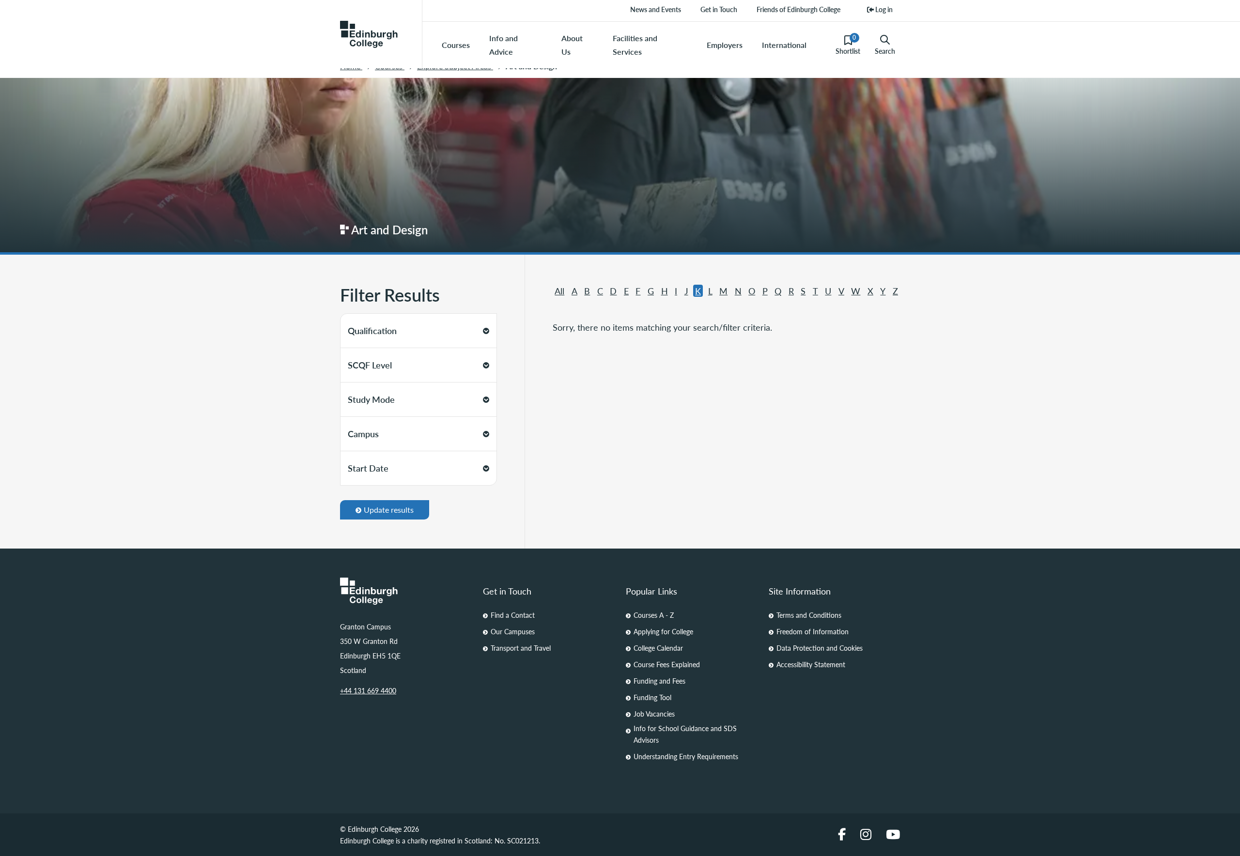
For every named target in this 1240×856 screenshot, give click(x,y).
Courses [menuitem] (456, 44)
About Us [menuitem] (572, 44)
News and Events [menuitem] (655, 9)
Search (885, 51)
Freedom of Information (812, 631)
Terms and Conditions (808, 615)
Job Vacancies (654, 713)
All (559, 291)
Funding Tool (652, 697)
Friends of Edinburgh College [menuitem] (798, 9)
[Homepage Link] (405, 591)
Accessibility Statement (810, 664)
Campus (363, 434)
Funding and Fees (659, 681)
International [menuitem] (784, 44)
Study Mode (371, 399)
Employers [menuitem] (725, 44)
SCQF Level (370, 365)
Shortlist (848, 44)
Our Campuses (513, 631)
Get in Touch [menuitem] (718, 9)
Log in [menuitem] (883, 9)
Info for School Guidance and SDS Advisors (685, 734)
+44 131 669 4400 (368, 690)
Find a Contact (513, 615)
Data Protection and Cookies (819, 648)
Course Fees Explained (667, 664)
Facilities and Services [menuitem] (635, 44)
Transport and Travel (521, 648)
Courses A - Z (654, 615)
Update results (389, 509)
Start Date (368, 468)
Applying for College (663, 631)
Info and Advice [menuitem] (503, 44)
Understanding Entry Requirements (686, 756)
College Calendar (658, 648)
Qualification (372, 330)
